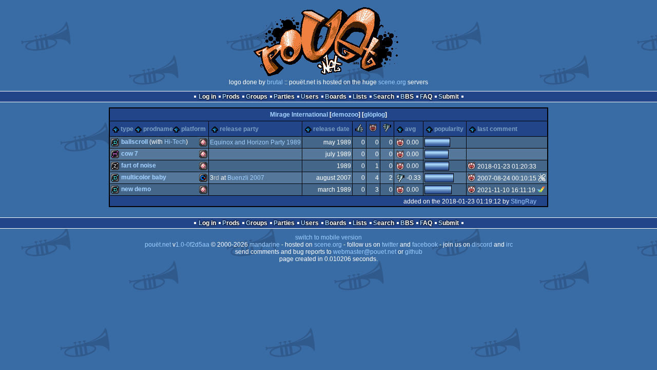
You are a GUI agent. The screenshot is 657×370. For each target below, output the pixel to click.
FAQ (426, 96)
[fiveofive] (542, 178)
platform (193, 129)
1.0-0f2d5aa (192, 244)
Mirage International (299, 114)
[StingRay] (542, 166)
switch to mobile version (328, 237)
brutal (275, 82)
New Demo (136, 189)
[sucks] (387, 130)
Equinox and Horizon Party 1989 (255, 142)
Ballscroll (134, 141)
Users (310, 96)
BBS (407, 96)
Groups (256, 96)
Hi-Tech (175, 141)
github (413, 251)
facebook (425, 244)
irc (509, 244)
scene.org (392, 82)
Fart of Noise (138, 165)
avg (410, 129)
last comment (497, 129)
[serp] (541, 190)
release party (239, 129)
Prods (231, 96)
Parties (284, 96)
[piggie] (373, 130)
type (127, 129)
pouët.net (158, 244)
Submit (448, 96)
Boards (335, 96)
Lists (360, 96)
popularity (448, 129)
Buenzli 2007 (245, 177)
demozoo (345, 114)
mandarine (264, 244)
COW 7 (129, 153)
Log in (207, 96)
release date (331, 129)
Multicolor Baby (143, 177)
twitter (390, 244)
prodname (158, 129)
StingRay (523, 201)
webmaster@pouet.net (364, 251)
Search (383, 96)
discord (482, 244)
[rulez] (359, 130)
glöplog (374, 114)
